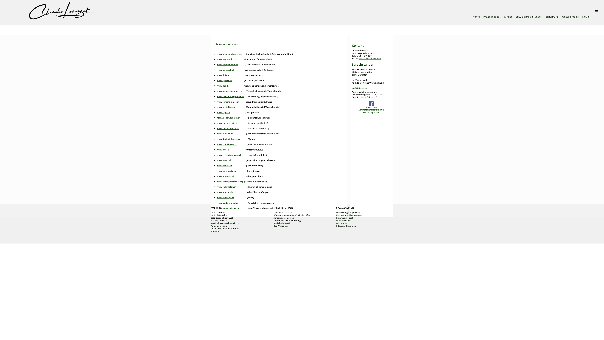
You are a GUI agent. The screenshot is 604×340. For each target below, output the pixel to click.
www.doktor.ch (224, 75)
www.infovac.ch (225, 192)
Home (476, 16)
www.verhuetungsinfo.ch (229, 155)
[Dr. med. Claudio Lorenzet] (63, 19)
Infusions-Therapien (346, 225)
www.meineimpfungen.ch (229, 54)
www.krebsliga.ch (225, 197)
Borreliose (341, 223)
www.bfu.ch (223, 149)
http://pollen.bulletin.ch (228, 117)
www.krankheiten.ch (227, 144)
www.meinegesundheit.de (229, 91)
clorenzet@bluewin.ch (370, 58)
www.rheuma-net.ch (227, 123)
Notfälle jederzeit (359, 88)
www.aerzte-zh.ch (225, 69)
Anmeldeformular (219, 225)
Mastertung (371, 107)
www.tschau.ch (224, 165)
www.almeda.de (225, 133)
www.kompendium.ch (227, 64)
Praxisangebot (492, 16)
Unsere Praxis (570, 16)
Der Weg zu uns (281, 225)
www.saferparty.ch (226, 171)
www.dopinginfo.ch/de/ (228, 139)
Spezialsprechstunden (529, 16)
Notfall (586, 16)
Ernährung (552, 16)
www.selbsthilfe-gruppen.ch (230, 96)
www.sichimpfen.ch (226, 186)
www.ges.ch (223, 85)
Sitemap (215, 231)
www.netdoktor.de (226, 107)
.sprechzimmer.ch (230, 101)
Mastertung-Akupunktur (348, 212)
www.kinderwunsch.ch (228, 202)
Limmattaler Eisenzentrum (371, 109)
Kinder (508, 16)
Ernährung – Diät (371, 112)
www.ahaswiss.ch (225, 176)
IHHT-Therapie (343, 220)
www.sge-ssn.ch (224, 80)
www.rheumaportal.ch (228, 128)
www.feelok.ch (224, 160)
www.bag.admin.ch (226, 59)
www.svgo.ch (223, 112)
